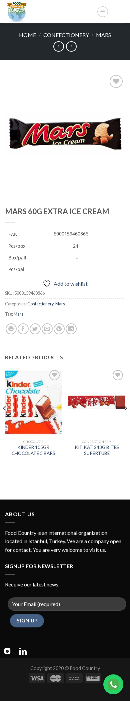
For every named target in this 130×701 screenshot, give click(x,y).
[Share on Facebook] (23, 328)
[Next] (125, 422)
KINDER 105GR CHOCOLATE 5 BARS (33, 450)
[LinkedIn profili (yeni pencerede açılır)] (23, 651)
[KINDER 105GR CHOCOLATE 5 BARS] (33, 402)
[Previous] (4, 422)
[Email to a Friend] (47, 328)
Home (27, 35)
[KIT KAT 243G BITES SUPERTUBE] (96, 402)
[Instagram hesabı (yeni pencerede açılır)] (7, 651)
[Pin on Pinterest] (59, 328)
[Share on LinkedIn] (71, 328)
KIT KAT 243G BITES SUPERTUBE (97, 450)
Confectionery (66, 35)
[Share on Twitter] (35, 328)
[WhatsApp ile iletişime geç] (113, 684)
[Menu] (102, 11)
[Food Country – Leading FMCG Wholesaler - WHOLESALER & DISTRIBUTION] (48, 11)
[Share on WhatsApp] (11, 328)
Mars (103, 35)
